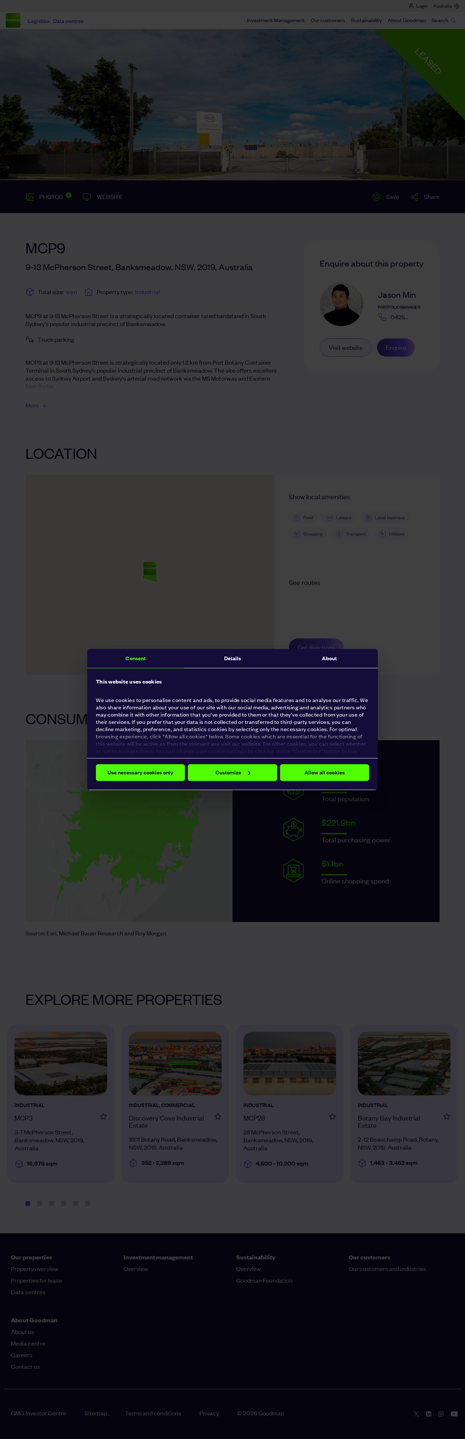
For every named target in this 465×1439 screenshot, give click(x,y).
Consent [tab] (135, 658)
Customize (228, 772)
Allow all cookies (324, 772)
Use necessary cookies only (140, 772)
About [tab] (329, 658)
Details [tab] (232, 658)
